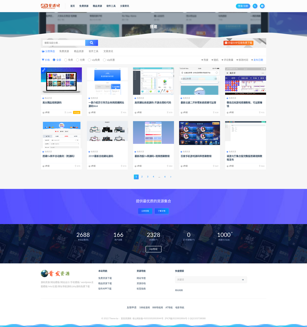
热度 (206, 60)
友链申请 (131, 307)
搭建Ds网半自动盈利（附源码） (59, 156)
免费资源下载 (105, 278)
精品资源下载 (105, 283)
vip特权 (154, 249)
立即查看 (145, 211)
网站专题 (141, 278)
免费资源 (64, 51)
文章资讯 (108, 51)
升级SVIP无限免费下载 (239, 43)
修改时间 (243, 60)
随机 (216, 60)
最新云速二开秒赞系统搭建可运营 (198, 102)
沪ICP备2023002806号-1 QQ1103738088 (185, 319)
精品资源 (79, 51)
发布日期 (258, 60)
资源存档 (141, 283)
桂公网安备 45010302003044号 (148, 319)
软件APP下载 (104, 289)
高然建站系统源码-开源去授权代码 (153, 102)
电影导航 (179, 308)
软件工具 (93, 51)
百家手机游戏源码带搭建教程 (196, 156)
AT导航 (169, 308)
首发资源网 (126, 319)
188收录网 (144, 308)
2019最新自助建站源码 (101, 156)
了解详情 (161, 211)
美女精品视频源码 (52, 102)
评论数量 (228, 60)
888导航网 (157, 308)
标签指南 (141, 289)
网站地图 (179, 290)
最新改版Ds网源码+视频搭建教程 (152, 156)
